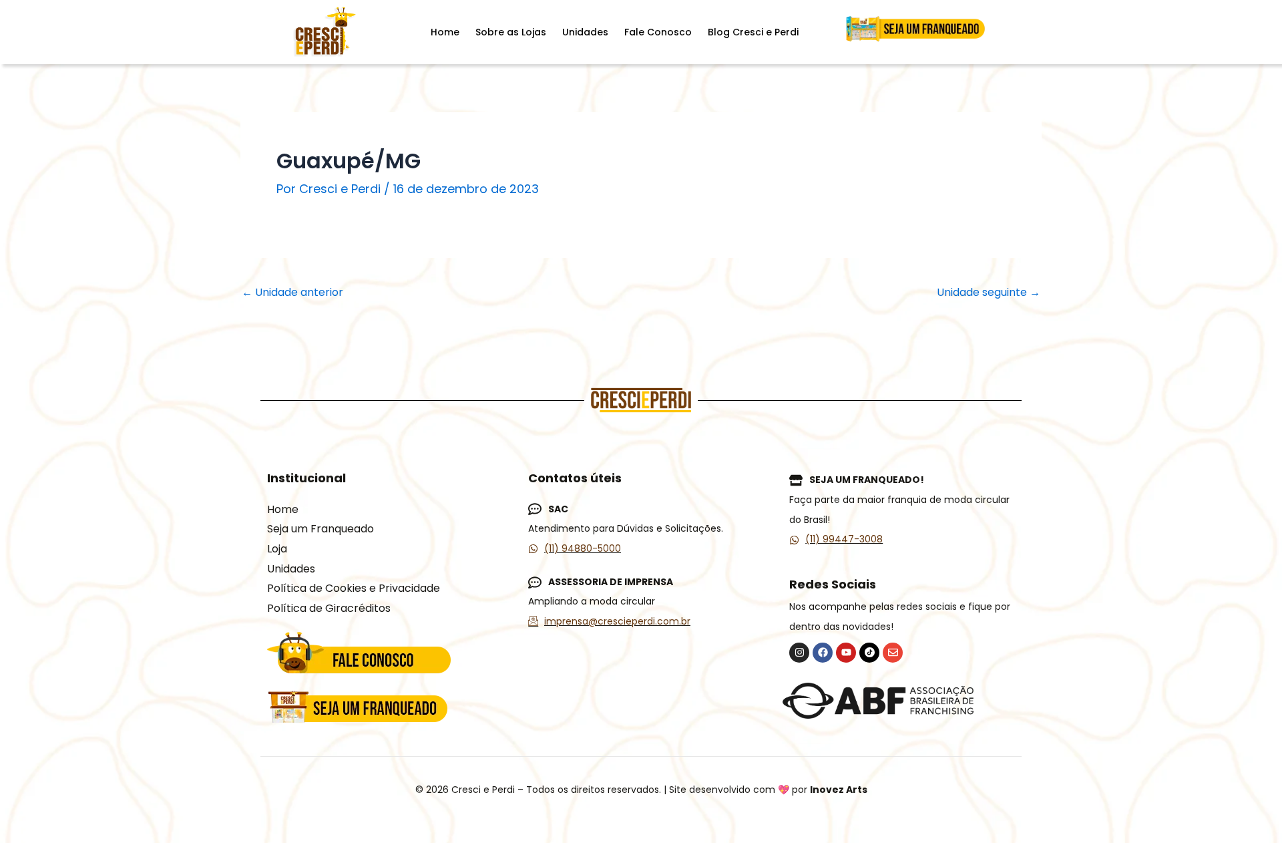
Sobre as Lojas (510, 32)
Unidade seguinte (988, 292)
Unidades (585, 32)
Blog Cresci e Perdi (753, 32)
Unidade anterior (292, 292)
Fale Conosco (658, 32)
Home (445, 32)
